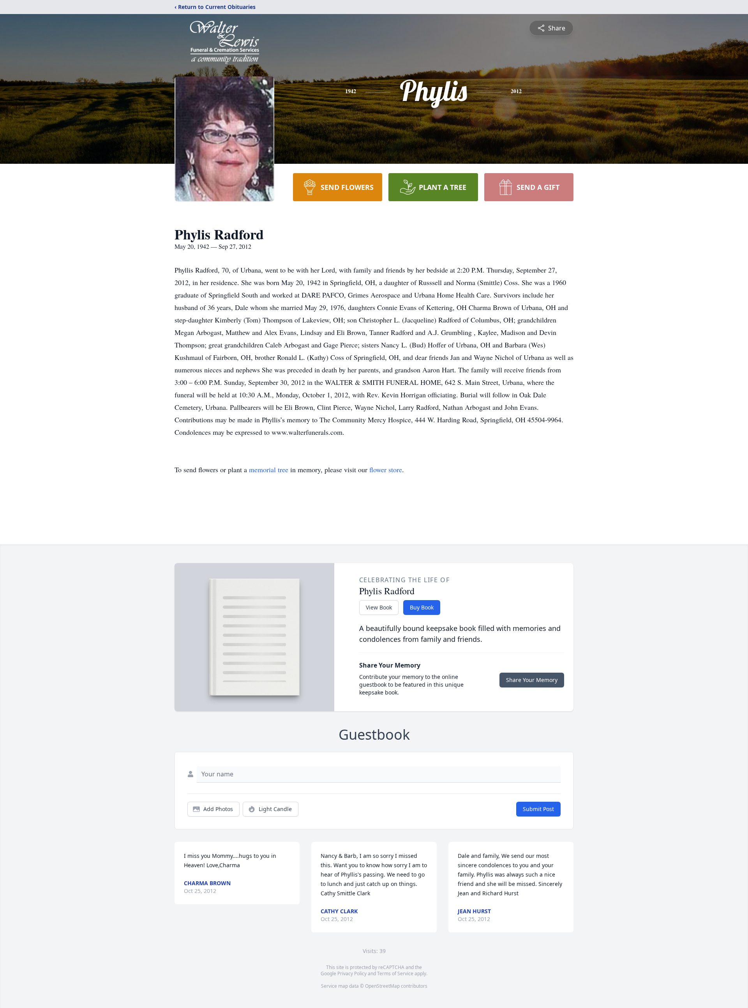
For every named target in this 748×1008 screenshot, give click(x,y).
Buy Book (422, 607)
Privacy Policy (352, 973)
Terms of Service (395, 973)
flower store (385, 469)
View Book (379, 607)
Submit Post (538, 809)
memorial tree (268, 469)
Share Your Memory (531, 680)
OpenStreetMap (382, 986)
